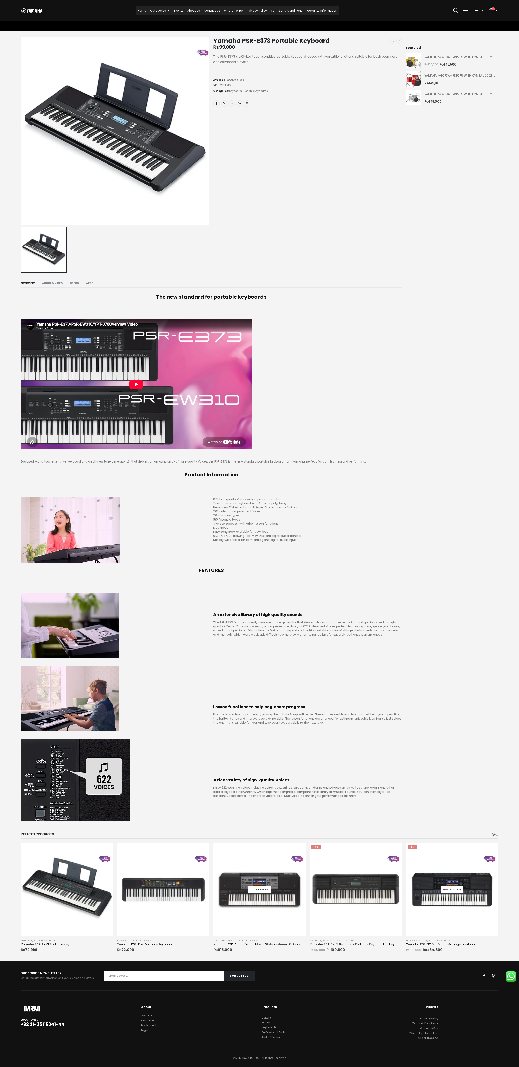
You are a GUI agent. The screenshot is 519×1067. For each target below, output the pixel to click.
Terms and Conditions (286, 11)
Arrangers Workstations (420, 940)
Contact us (148, 1020)
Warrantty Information (423, 1033)
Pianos (266, 1022)
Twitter (224, 103)
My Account (148, 1025)
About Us (193, 11)
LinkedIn (231, 103)
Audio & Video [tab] (52, 283)
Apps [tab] (89, 283)
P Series (134, 940)
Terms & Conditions (425, 1023)
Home (142, 11)
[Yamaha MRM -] (32, 10)
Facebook (216, 103)
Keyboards (236, 91)
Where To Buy (234, 11)
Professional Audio (274, 1032)
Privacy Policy (257, 11)
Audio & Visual (271, 1037)
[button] (493, 834)
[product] (413, 60)
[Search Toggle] (456, 10)
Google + (239, 103)
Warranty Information (321, 11)
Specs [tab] (74, 283)
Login (144, 1030)
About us (147, 1016)
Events (178, 11)
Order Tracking (428, 1038)
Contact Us (212, 11)
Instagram (494, 976)
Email (247, 103)
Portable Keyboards (256, 91)
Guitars (266, 1018)
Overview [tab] (28, 283)
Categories (158, 11)
